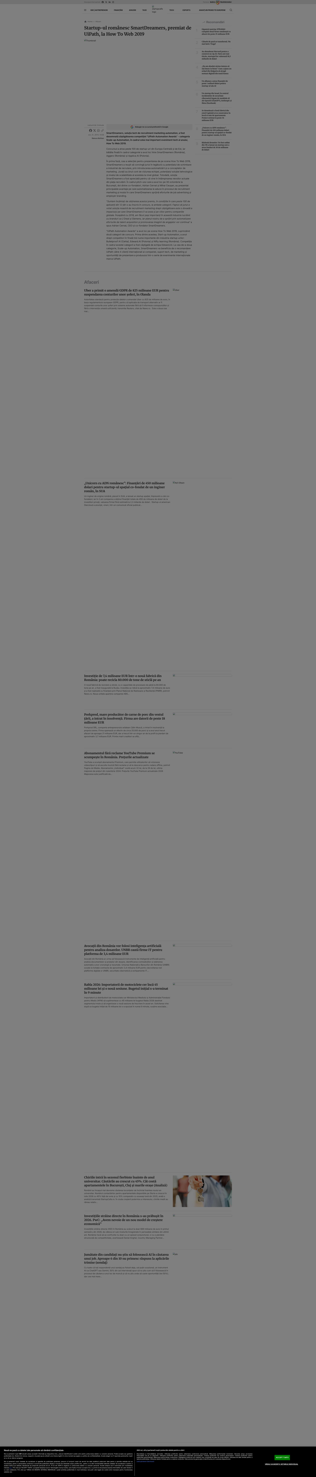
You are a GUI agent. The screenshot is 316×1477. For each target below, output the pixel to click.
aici (11, 1468)
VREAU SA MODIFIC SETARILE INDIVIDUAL (281, 1464)
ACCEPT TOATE (282, 1457)
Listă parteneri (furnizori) (145, 1461)
